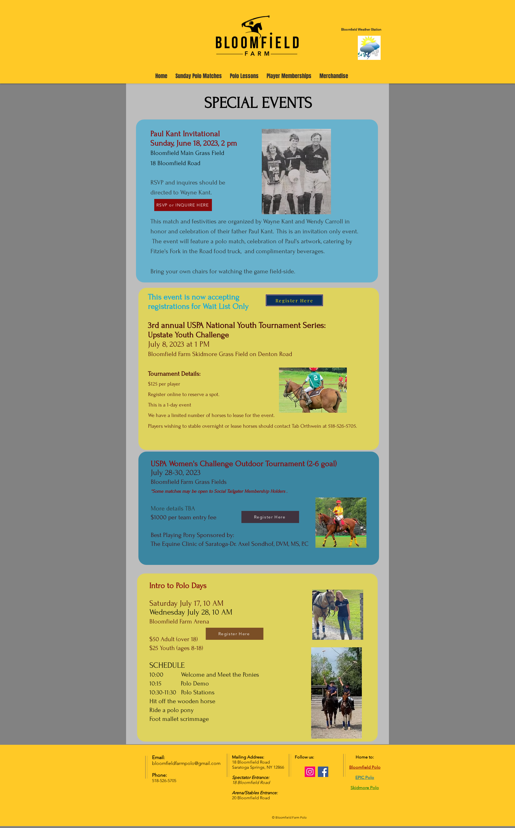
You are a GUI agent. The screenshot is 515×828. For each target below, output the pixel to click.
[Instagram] (310, 772)
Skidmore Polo (365, 787)
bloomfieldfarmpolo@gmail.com (186, 763)
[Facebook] (323, 772)
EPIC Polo (364, 777)
